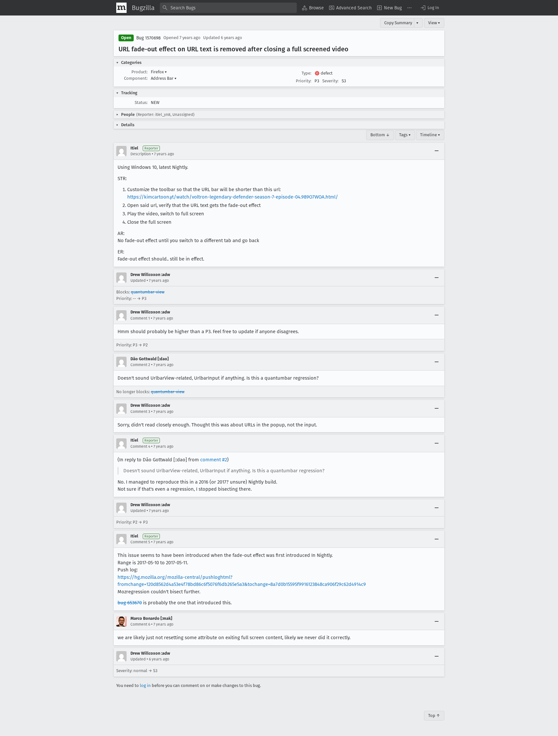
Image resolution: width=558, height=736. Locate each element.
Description (140, 154)
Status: (141, 102)
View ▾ (434, 22)
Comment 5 (140, 542)
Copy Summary (398, 22)
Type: (306, 73)
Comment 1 (140, 318)
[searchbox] (228, 8)
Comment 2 (140, 365)
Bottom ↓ (380, 134)
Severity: (330, 80)
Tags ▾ (405, 134)
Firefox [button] (159, 71)
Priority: (303, 80)
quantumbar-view (147, 292)
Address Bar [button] (164, 78)
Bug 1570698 (148, 38)
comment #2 (213, 460)
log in (145, 685)
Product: (139, 71)
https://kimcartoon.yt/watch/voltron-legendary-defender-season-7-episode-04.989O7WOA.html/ (232, 197)
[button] (429, 8)
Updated (138, 280)
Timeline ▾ (430, 134)
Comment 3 (140, 411)
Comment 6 (140, 624)
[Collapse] (436, 151)
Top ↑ (434, 715)
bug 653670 (130, 603)
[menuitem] (312, 8)
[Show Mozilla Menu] (121, 8)
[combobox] (228, 8)
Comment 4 (140, 446)
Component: (136, 78)
